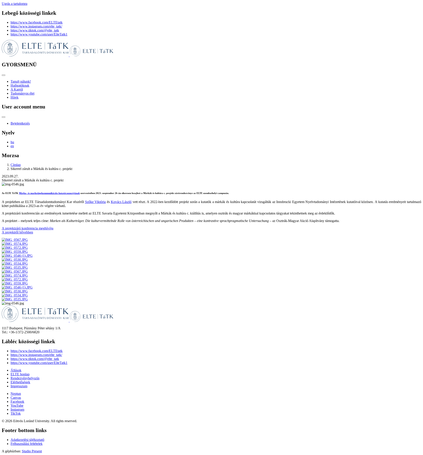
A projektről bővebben (17, 232)
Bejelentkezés (20, 123)
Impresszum (19, 386)
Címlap (16, 165)
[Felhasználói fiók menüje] (3, 117)
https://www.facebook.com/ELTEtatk (37, 22)
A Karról (17, 89)
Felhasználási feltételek (27, 444)
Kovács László (121, 202)
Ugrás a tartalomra (14, 4)
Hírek (15, 97)
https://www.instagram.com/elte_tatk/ (36, 26)
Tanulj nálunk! (21, 81)
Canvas (16, 397)
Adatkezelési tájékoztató (27, 440)
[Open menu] (3, 75)
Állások (16, 370)
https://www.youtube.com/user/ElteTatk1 (39, 34)
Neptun (16, 393)
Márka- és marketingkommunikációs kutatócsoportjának (49, 193)
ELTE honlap (20, 374)
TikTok (16, 413)
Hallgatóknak (20, 85)
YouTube (17, 405)
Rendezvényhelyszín (25, 378)
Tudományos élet (22, 93)
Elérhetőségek (20, 382)
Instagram (17, 409)
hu (12, 142)
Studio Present (32, 451)
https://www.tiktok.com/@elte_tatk (35, 30)
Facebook (17, 401)
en (12, 146)
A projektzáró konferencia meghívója (27, 228)
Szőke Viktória (95, 202)
